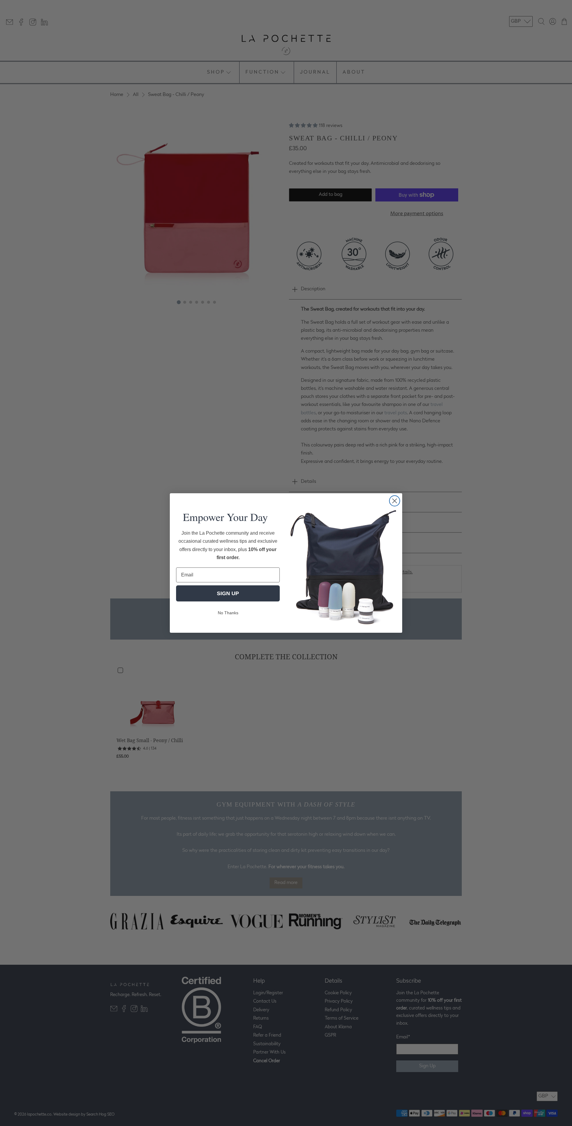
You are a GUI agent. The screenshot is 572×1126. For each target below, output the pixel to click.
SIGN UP (228, 593)
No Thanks (228, 612)
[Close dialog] (394, 501)
